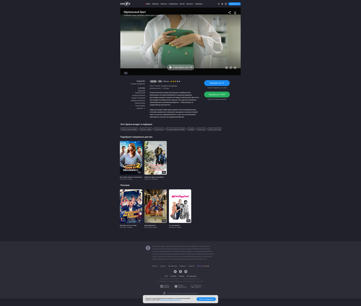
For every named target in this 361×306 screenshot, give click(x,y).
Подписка (191, 266)
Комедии (191, 129)
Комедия (164, 86)
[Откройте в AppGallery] (180, 286)
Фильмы (164, 4)
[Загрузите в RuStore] (165, 286)
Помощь (181, 276)
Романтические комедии (129, 129)
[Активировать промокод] (222, 3)
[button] (229, 12)
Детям (182, 4)
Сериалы (155, 4)
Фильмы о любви (145, 129)
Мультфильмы (172, 266)
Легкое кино (201, 129)
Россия (157, 86)
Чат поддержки (191, 276)
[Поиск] (218, 3)
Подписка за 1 (234, 4)
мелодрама (172, 86)
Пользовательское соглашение (169, 278)
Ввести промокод (203, 266)
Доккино (189, 4)
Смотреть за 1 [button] (182, 67)
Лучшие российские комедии (176, 129)
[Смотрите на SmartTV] (196, 286)
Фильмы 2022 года (214, 129)
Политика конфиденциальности (191, 278)
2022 (152, 86)
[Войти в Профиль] (225, 3)
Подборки (198, 4)
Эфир (148, 4)
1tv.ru (166, 276)
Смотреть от (217, 95)
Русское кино (159, 129)
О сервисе (173, 276)
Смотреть (217, 84)
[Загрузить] (235, 12)
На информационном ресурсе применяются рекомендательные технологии (180, 281)
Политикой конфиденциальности (170, 300)
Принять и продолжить (206, 299)
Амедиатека (173, 4)
